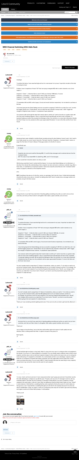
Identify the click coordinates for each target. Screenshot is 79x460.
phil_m (9, 209)
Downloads (51, 3)
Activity (13, 9)
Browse (5, 9)
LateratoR (11, 53)
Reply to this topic (70, 67)
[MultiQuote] (17, 128)
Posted (23, 76)
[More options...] (19, 75)
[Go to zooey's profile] (8, 138)
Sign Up (75, 7)
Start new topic (56, 68)
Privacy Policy (15, 453)
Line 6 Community (11, 4)
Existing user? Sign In (64, 7)
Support (61, 3)
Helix (19, 55)
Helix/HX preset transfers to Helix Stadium (39, 28)
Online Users (22, 12)
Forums (3, 12)
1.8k (9, 145)
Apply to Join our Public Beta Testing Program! (39, 24)
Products (30, 3)
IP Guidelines (23, 453)
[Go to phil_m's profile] (8, 214)
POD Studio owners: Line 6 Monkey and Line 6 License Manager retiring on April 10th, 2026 (39, 37)
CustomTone (41, 3)
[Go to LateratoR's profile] (4, 54)
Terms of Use (8, 453)
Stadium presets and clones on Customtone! (39, 41)
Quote (21, 128)
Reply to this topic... (16, 422)
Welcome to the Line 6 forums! (39, 20)
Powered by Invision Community (39, 457)
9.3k (9, 224)
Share (6, 58)
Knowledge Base (12, 12)
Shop (67, 3)
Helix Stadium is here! (39, 33)
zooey (9, 133)
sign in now (36, 416)
